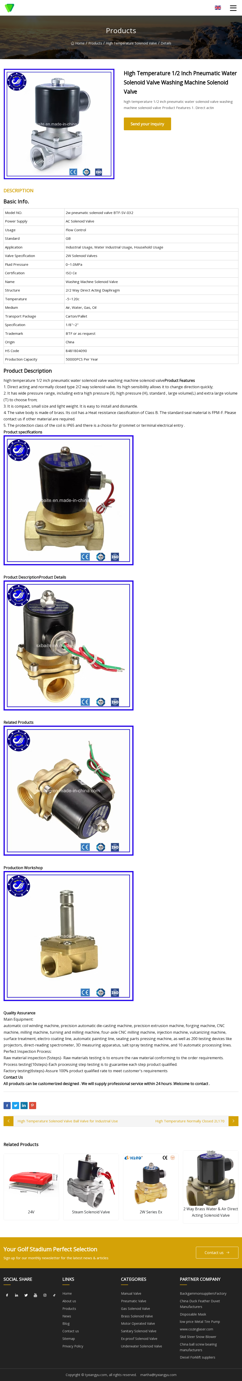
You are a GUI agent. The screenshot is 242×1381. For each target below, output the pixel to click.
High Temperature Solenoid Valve (131, 43)
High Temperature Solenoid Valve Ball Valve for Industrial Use (67, 1121)
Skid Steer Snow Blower (198, 1336)
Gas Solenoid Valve (135, 1308)
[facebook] (7, 1295)
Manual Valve (131, 1293)
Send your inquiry (147, 123)
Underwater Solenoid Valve (141, 1346)
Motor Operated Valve (138, 1323)
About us (69, 1301)
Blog (65, 1323)
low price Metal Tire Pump (200, 1321)
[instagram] (44, 1295)
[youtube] (35, 1295)
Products (95, 43)
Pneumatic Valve (133, 1301)
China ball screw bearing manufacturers (198, 1347)
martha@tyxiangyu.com (158, 1374)
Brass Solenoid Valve (137, 1316)
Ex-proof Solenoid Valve (139, 1338)
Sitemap (68, 1338)
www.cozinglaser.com (196, 1329)
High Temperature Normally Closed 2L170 (190, 1121)
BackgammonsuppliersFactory (203, 1293)
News (66, 1316)
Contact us (214, 1252)
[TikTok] (54, 1295)
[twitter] (26, 1295)
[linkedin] (16, 1295)
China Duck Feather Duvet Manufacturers (200, 1304)
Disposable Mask (193, 1314)
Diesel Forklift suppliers (197, 1357)
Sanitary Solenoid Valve (138, 1331)
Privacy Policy (72, 1346)
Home (80, 43)
